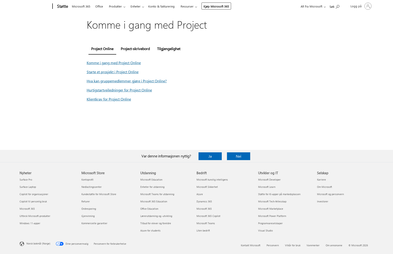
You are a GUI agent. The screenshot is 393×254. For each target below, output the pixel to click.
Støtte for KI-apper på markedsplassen (279, 194)
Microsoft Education (151, 179)
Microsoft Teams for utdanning (157, 194)
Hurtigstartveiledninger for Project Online (119, 90)
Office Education (149, 208)
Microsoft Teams (205, 223)
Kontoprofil (87, 179)
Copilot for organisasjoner (34, 194)
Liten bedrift (203, 230)
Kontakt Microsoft (250, 245)
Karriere (321, 179)
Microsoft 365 (81, 6)
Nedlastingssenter (91, 187)
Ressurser (187, 6)
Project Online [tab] (102, 48)
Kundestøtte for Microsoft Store (98, 194)
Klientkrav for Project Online (109, 99)
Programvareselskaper (270, 223)
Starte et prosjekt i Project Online (113, 71)
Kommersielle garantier (94, 223)
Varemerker (313, 245)
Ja (210, 156)
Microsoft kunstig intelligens (212, 179)
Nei (238, 156)
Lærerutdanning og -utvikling (156, 216)
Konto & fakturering (161, 6)
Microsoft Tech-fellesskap (272, 201)
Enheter (136, 6)
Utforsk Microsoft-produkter (35, 216)
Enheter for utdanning (152, 187)
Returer (85, 201)
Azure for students (150, 230)
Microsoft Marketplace (270, 208)
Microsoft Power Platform (272, 216)
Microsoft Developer (269, 179)
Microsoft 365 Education (153, 201)
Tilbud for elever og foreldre (155, 223)
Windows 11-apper (30, 223)
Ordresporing (88, 208)
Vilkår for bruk (292, 245)
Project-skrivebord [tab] (135, 48)
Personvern (273, 245)
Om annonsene (334, 245)
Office (99, 6)
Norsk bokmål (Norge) (38, 243)
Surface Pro (26, 179)
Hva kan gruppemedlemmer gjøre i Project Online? (127, 80)
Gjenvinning (88, 216)
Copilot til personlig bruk (33, 201)
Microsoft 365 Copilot (208, 216)
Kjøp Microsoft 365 (216, 6)
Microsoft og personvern (330, 194)
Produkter (115, 6)
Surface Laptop (28, 187)
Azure (199, 194)
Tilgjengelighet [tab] (168, 48)
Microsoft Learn (266, 187)
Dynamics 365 (204, 201)
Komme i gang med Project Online (114, 62)
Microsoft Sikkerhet (207, 187)
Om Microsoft (324, 187)
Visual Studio (265, 230)
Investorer (322, 201)
